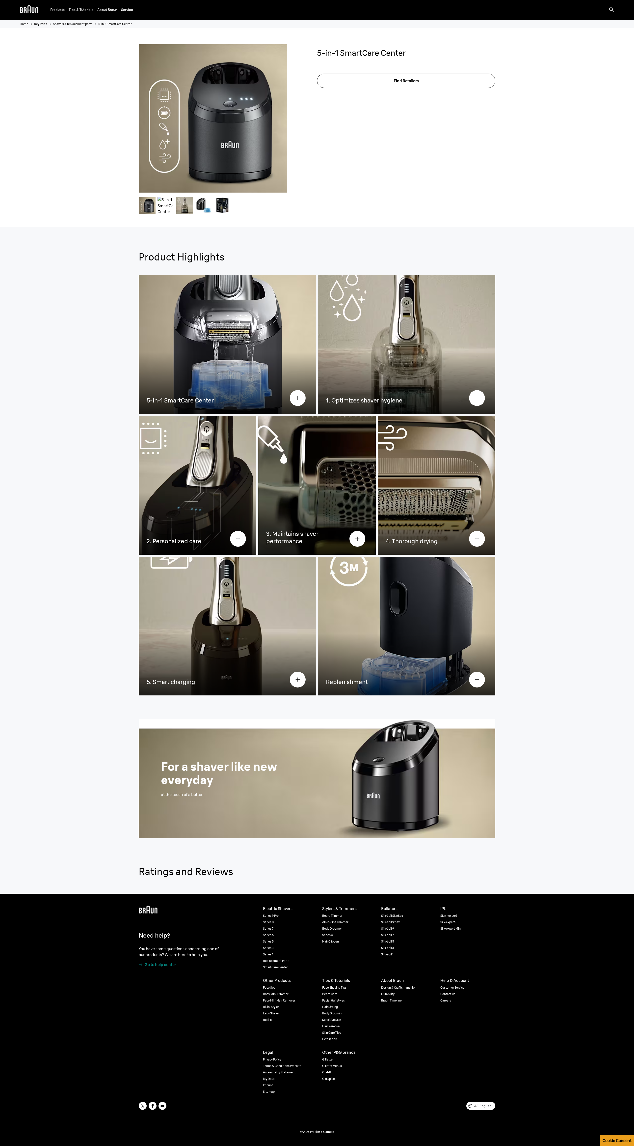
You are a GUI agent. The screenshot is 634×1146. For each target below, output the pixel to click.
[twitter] (143, 1106)
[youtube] (162, 1106)
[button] (57, 9)
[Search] (611, 9)
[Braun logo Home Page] (29, 10)
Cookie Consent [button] (617, 1140)
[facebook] (153, 1106)
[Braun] (29, 10)
